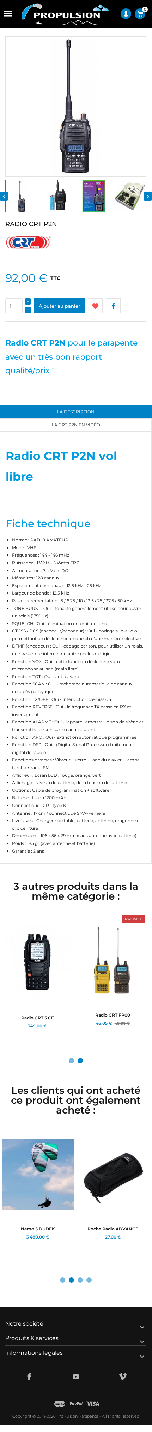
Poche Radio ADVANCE (112, 1228)
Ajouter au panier (59, 306)
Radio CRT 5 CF (37, 1017)
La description (76, 411)
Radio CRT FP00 (112, 1015)
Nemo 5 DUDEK (38, 1228)
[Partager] (113, 305)
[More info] (36, 1034)
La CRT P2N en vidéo (76, 424)
